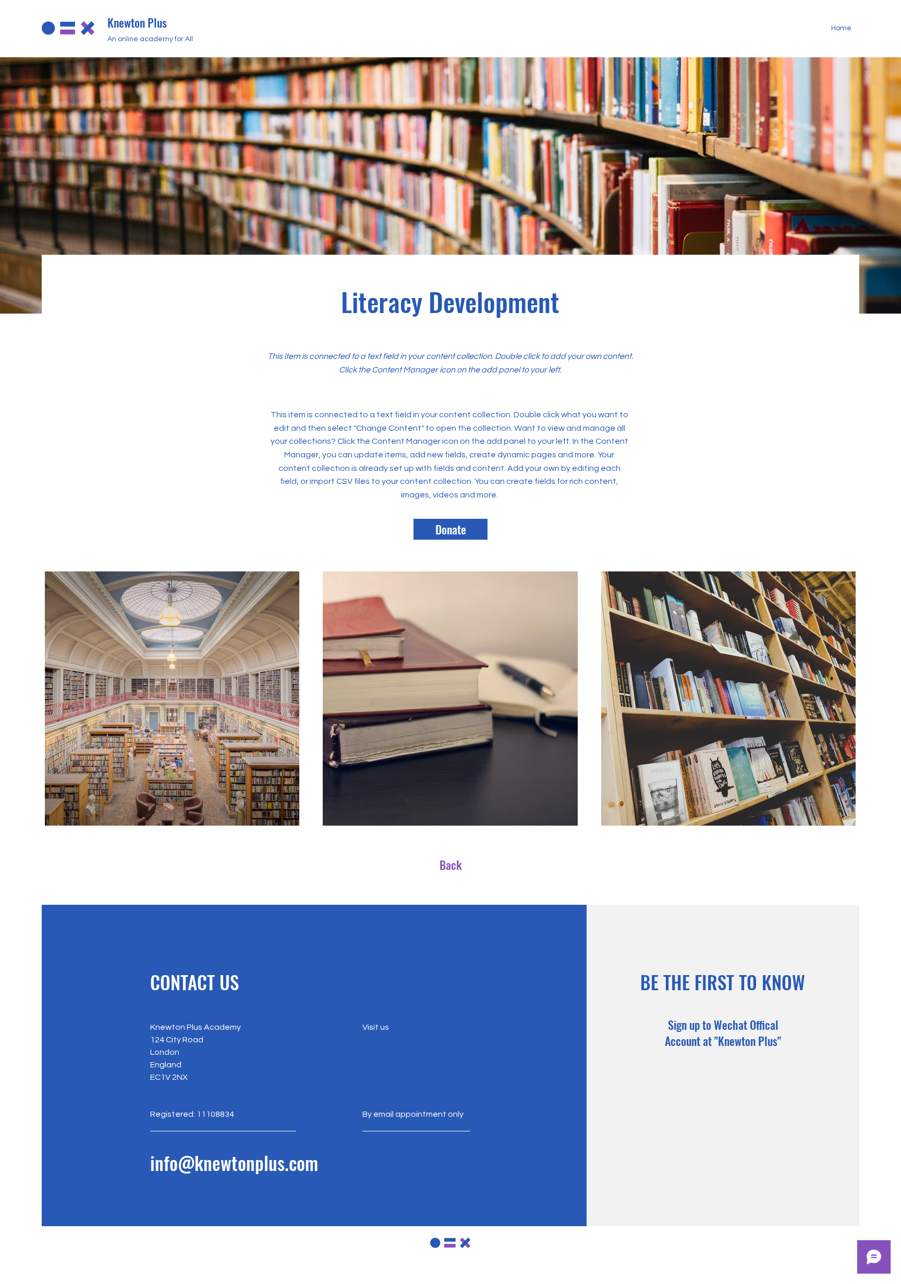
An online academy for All (150, 39)
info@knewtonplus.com (234, 1162)
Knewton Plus (137, 22)
